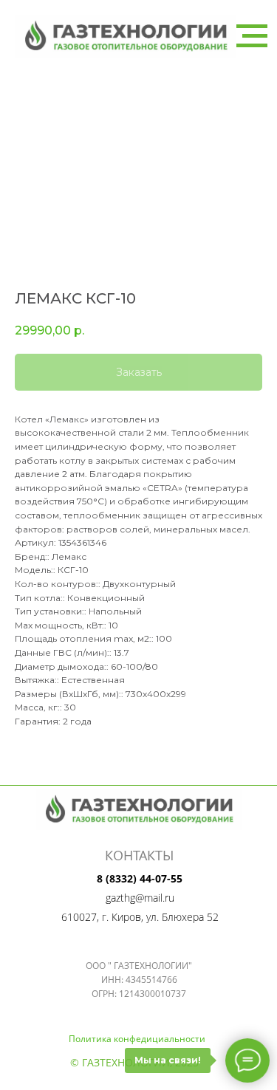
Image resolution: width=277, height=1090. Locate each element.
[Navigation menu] (251, 36)
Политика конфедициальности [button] (137, 1038)
